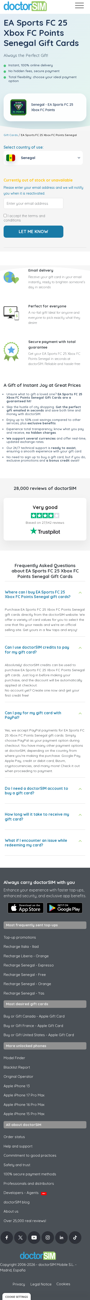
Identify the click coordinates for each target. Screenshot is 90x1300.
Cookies (63, 1284)
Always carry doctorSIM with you (39, 882)
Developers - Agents (24, 1192)
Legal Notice (41, 1284)
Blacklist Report (17, 1067)
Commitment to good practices (30, 1155)
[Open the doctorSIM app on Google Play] (65, 908)
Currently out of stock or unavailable (38, 180)
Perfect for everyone (47, 306)
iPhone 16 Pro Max (24, 1104)
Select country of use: (24, 147)
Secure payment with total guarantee (52, 344)
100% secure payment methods (30, 1174)
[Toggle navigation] (79, 6)
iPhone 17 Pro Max (24, 1095)
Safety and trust (17, 1165)
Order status (14, 1136)
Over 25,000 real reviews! (25, 1220)
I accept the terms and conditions (24, 218)
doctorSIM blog (17, 1202)
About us (11, 1211)
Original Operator (18, 1076)
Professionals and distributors (29, 1183)
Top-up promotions (20, 937)
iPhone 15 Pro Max (24, 1113)
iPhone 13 (17, 1086)
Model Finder (14, 1058)
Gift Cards (11, 135)
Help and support (18, 1146)
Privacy (19, 1284)
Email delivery (40, 270)
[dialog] (16, 1296)
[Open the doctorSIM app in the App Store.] (26, 908)
